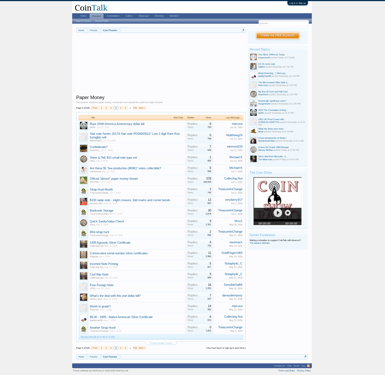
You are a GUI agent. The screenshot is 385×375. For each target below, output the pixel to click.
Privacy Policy (304, 370)
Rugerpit (94, 256)
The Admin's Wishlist (260, 243)
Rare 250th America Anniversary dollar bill (117, 124)
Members (174, 16)
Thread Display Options (160, 343)
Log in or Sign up (298, 3)
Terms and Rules (286, 370)
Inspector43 (264, 57)
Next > (142, 108)
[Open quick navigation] (243, 30)
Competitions (113, 16)
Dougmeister (264, 103)
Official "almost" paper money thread (114, 178)
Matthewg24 (96, 140)
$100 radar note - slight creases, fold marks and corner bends (130, 200)
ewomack (236, 242)
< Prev (94, 108)
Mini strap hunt (99, 232)
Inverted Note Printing (104, 264)
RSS (308, 365)
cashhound (95, 171)
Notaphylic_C (233, 263)
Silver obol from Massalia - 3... (273, 156)
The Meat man (265, 159)
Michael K (235, 157)
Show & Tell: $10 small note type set (113, 157)
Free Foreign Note (101, 285)
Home (83, 16)
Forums (96, 16)
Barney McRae (265, 150)
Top (303, 366)
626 (135, 108)
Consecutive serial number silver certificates (119, 253)
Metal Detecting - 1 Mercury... (272, 73)
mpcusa (237, 123)
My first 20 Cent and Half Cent (273, 91)
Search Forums (83, 21)
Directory (159, 16)
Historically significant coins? (272, 101)
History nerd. (96, 299)
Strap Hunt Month (101, 189)
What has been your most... (271, 129)
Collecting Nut (233, 178)
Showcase (144, 16)
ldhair (260, 131)
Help (289, 366)
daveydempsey (232, 295)
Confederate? (98, 147)
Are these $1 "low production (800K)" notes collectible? (125, 168)
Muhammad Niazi (266, 141)
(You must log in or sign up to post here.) (226, 348)
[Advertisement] (161, 66)
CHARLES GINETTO (268, 122)
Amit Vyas (263, 85)
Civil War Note (99, 274)
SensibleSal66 (233, 284)
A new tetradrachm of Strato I (272, 138)
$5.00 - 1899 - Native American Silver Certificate (121, 317)
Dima (92, 161)
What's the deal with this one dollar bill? (115, 295)
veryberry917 (96, 203)
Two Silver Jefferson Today (271, 54)
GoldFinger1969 (232, 252)
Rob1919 (94, 309)
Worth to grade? (100, 306)
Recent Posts (101, 21)
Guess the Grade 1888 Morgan (273, 147)
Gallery (129, 16)
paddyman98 (96, 320)
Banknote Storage (101, 210)
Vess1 (238, 221)
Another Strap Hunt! (103, 327)
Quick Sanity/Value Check (107, 221)
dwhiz (92, 127)
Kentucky (94, 150)
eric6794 (94, 182)
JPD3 (92, 288)
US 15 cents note (266, 64)
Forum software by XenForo (101, 370)
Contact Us (279, 366)
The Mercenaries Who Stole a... (273, 82)
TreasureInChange (99, 193)
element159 (234, 146)
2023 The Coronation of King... (273, 110)
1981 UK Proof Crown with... (272, 119)
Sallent (261, 67)
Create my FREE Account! (278, 35)
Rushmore (263, 94)
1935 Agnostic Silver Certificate (110, 242)
